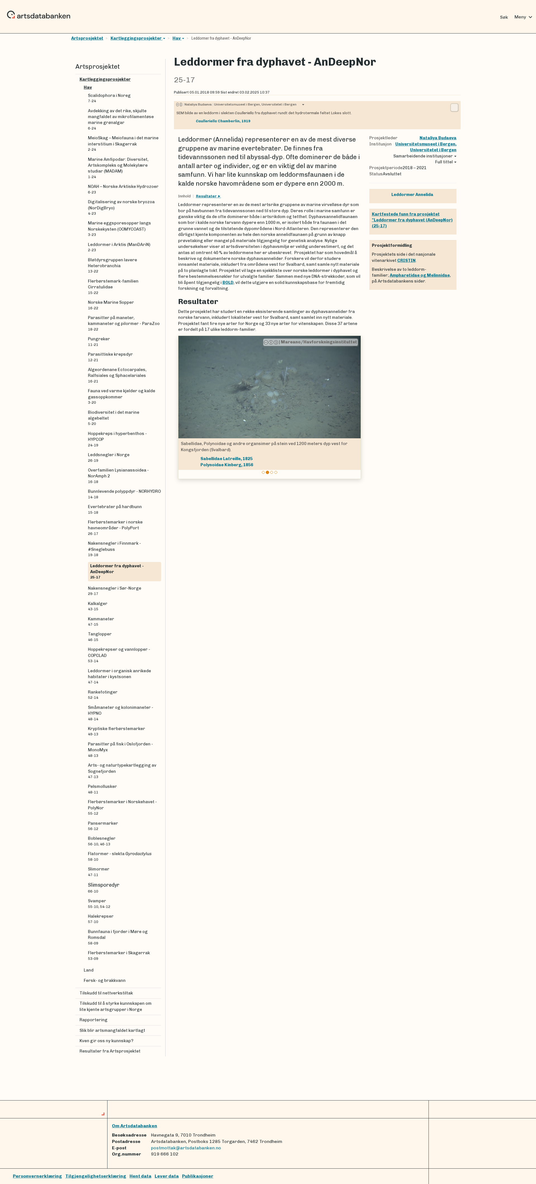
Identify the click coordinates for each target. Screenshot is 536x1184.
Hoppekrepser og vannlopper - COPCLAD (119, 655)
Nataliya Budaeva (438, 137)
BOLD (227, 282)
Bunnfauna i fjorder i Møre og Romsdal (118, 937)
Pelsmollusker (102, 789)
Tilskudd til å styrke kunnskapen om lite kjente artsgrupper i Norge (116, 1006)
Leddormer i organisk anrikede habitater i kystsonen (119, 676)
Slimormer (98, 872)
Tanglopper (100, 637)
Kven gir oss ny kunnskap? (106, 1040)
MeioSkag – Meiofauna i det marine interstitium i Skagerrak (123, 143)
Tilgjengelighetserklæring (95, 1176)
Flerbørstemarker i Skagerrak (119, 955)
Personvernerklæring (37, 1176)
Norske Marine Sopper (111, 305)
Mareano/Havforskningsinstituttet (318, 342)
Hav (177, 38)
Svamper (99, 903)
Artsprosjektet (87, 38)
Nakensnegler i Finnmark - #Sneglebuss (114, 549)
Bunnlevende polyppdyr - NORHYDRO (124, 494)
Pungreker (99, 341)
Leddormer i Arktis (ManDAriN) (119, 247)
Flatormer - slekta (120, 856)
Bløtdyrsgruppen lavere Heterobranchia (112, 265)
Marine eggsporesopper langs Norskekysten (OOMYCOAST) (119, 229)
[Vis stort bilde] (454, 107)
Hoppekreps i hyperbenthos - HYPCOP (117, 439)
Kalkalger (97, 606)
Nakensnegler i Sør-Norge (114, 591)
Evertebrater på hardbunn (115, 509)
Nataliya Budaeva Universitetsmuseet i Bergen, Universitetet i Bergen (239, 104)
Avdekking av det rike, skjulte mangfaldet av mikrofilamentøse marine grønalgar (121, 119)
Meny (524, 17)
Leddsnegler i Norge (109, 457)
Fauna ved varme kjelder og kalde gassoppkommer (121, 396)
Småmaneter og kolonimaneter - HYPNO (120, 713)
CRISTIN (406, 260)
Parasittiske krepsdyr (110, 357)
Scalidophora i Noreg (109, 98)
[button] (183, 407)
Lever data (167, 1176)
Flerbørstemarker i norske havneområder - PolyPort (115, 528)
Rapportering (93, 1019)
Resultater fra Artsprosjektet (110, 1051)
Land (89, 970)
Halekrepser (101, 919)
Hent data (140, 1176)
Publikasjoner (197, 1176)
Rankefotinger (103, 695)
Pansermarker (103, 826)
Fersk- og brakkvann (105, 980)
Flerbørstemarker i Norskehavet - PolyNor (122, 807)
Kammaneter (101, 621)
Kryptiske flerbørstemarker (116, 731)
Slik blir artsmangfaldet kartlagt (112, 1030)
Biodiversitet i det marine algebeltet (113, 418)
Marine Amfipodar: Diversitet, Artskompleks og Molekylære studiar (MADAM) (118, 168)
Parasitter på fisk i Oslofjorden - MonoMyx (120, 750)
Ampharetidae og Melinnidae (420, 275)
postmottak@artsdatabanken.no (186, 1147)
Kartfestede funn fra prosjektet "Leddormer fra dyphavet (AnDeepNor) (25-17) (412, 220)
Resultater (206, 196)
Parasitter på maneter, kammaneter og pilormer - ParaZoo (124, 323)
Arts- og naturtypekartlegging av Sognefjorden (122, 771)
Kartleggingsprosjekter (136, 38)
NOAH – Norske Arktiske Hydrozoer (123, 189)
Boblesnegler (102, 841)
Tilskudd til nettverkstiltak (106, 993)
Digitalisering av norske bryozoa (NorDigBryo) (121, 207)
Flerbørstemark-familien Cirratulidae (113, 287)
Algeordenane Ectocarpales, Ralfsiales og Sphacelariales (117, 375)
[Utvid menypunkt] (159, 79)
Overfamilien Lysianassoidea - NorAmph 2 (118, 476)
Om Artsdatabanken (134, 1125)
